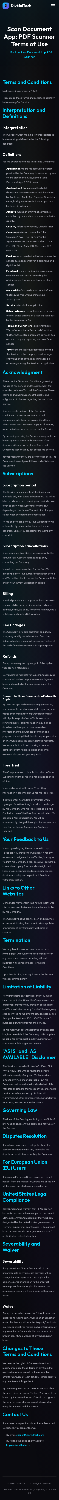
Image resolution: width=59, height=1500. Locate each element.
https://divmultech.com (18, 1445)
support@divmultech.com (30, 1434)
